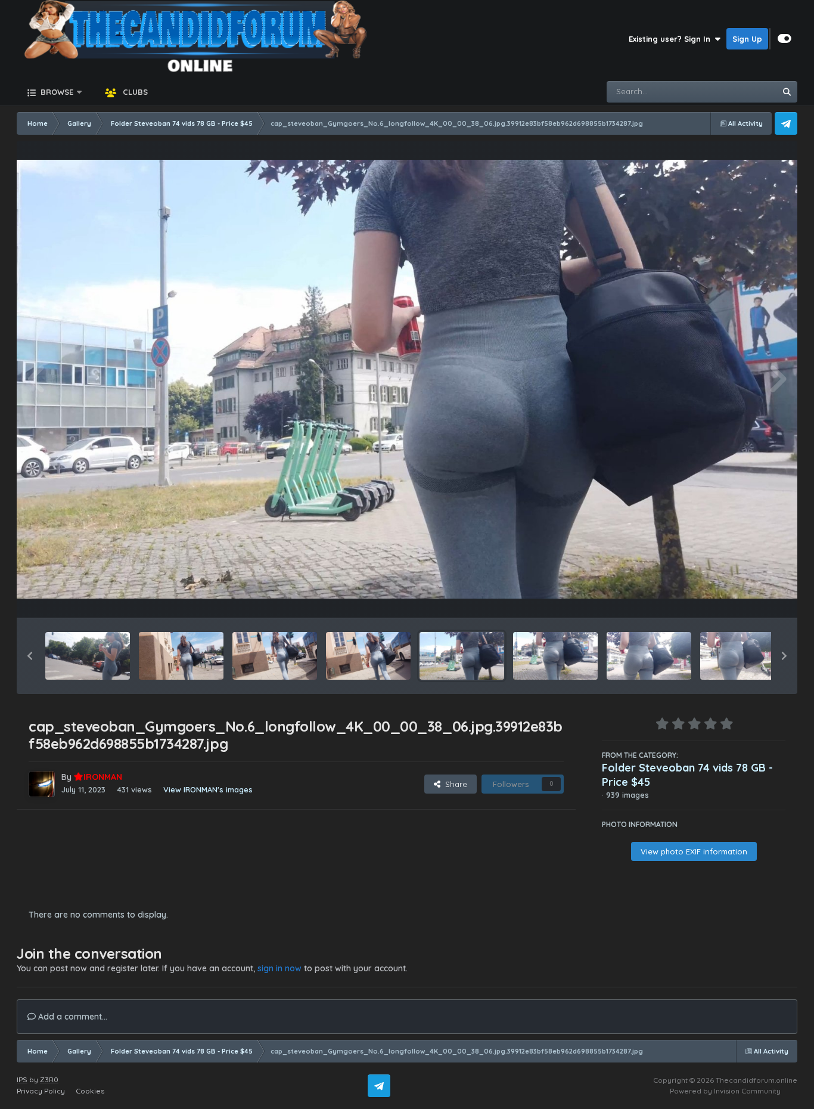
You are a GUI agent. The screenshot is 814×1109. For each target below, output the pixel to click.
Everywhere (738, 91)
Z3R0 (49, 1079)
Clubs (134, 92)
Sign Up (747, 39)
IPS (22, 1079)
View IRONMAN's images (208, 789)
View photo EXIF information (694, 851)
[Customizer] (784, 38)
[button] (30, 656)
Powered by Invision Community (725, 1090)
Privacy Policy (41, 1090)
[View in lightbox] (407, 379)
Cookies (90, 1090)
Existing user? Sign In (672, 39)
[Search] (786, 92)
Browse (55, 92)
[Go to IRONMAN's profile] (42, 784)
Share (453, 784)
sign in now (279, 968)
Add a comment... (71, 1016)
